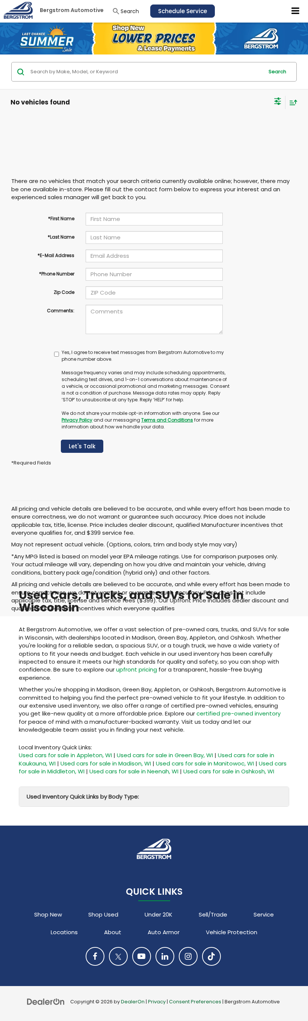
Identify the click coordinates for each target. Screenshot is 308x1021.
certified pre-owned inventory (238, 713)
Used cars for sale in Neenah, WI (133, 771)
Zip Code (64, 292)
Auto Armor (164, 932)
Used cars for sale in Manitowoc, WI (205, 763)
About (112, 932)
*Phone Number (56, 274)
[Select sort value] (291, 102)
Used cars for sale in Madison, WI (105, 763)
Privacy (157, 1001)
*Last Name (61, 237)
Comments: (60, 310)
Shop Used (103, 914)
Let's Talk (82, 446)
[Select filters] (277, 102)
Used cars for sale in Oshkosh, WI (228, 771)
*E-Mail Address (56, 255)
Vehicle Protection (231, 932)
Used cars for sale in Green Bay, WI (165, 755)
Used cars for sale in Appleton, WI (65, 755)
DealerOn (133, 1001)
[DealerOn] (46, 1001)
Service (264, 914)
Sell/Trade (213, 914)
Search (277, 71)
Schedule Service (182, 11)
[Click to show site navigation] (295, 11)
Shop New (48, 914)
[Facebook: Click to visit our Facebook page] (95, 956)
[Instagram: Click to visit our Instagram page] (188, 956)
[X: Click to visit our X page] (118, 956)
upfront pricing (136, 669)
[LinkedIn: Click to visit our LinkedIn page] (165, 956)
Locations (64, 932)
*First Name (61, 218)
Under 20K (158, 914)
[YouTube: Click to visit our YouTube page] (141, 956)
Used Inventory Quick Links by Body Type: (83, 796)
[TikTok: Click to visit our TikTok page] (211, 956)
